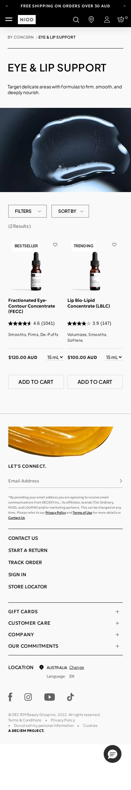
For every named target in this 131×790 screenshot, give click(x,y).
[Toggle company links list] (117, 634)
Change (76, 667)
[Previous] (6, 5)
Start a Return (27, 550)
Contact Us (16, 518)
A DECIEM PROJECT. (26, 730)
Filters (23, 211)
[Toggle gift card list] (117, 611)
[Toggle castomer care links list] (117, 623)
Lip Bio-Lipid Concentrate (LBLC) (88, 303)
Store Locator (27, 587)
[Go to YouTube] (49, 697)
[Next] (124, 5)
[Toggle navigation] (9, 19)
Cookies (90, 725)
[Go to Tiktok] (70, 697)
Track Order (25, 562)
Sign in (17, 574)
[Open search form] (76, 19)
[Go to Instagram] (28, 697)
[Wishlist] (55, 240)
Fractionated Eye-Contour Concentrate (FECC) (31, 305)
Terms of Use (82, 513)
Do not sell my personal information (43, 725)
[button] (112, 754)
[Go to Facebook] (10, 697)
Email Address (23, 481)
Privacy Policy (55, 513)
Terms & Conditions (24, 720)
